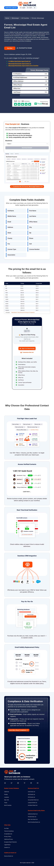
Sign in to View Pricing (28, 348)
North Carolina (7, 805)
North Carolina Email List (34, 822)
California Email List (33, 814)
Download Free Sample (25, 48)
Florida (6, 794)
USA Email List (31, 791)
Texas (5, 802)
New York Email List (33, 819)
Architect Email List (32, 805)
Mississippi (15, 18)
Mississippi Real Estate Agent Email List (19, 63)
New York (6, 799)
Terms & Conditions (9, 831)
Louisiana (6, 797)
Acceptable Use (8, 833)
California (6, 791)
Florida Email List (32, 816)
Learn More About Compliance (17, 730)
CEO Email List (31, 794)
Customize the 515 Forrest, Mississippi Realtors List (28, 186)
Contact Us (7, 847)
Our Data (6, 828)
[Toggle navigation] (35, 7)
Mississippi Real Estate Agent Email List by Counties (23, 65)
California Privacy (8, 839)
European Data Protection (10, 842)
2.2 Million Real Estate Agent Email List (19, 61)
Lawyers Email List (32, 802)
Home (7, 18)
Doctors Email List (8, 856)
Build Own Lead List (11, 7)
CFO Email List (31, 797)
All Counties (25, 18)
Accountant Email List (33, 799)
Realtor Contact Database (11, 788)
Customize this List (28, 352)
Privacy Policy (7, 836)
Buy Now (9, 48)
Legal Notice (7, 844)
